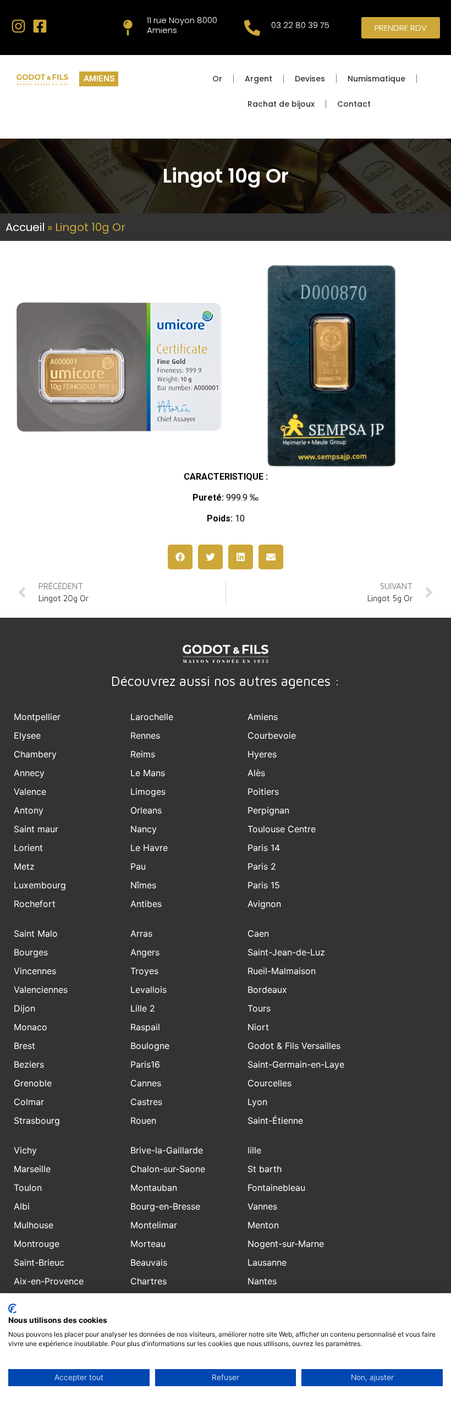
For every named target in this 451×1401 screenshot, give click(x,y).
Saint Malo (36, 933)
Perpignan (268, 810)
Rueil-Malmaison (282, 970)
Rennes (145, 735)
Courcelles (270, 1083)
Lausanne (267, 1262)
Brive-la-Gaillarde (166, 1150)
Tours (259, 1008)
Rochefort (35, 903)
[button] (180, 557)
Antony (28, 810)
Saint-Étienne (275, 1120)
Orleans (146, 810)
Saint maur (36, 828)
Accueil (25, 227)
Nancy (143, 828)
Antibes (146, 903)
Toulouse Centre (282, 828)
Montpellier (37, 716)
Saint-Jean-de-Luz (286, 952)
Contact (354, 103)
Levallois (148, 989)
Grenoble (33, 1083)
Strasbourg (37, 1120)
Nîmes (143, 885)
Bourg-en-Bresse (165, 1206)
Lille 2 (142, 1008)
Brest (24, 1045)
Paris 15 (264, 885)
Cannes (145, 1083)
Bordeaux (267, 989)
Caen (258, 933)
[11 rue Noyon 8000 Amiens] (128, 28)
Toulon (28, 1187)
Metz (24, 866)
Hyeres (262, 754)
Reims (142, 754)
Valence (30, 791)
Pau (138, 866)
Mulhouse (33, 1224)
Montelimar (153, 1224)
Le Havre (149, 847)
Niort (258, 1026)
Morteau (148, 1243)
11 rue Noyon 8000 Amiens (182, 25)
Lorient (28, 847)
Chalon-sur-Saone (167, 1168)
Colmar (29, 1101)
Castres (146, 1101)
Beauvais (148, 1262)
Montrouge (36, 1243)
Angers (145, 952)
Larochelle (151, 716)
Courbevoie (272, 735)
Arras (141, 933)
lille (254, 1150)
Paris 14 (264, 847)
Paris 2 (262, 866)
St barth (265, 1168)
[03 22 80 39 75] (252, 28)
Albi (22, 1206)
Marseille (32, 1168)
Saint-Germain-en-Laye (296, 1064)
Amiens (263, 716)
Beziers (29, 1064)
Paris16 (145, 1064)
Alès (256, 772)
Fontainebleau (276, 1187)
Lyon (257, 1101)
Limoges (148, 791)
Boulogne (149, 1045)
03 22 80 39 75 (300, 25)
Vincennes (35, 970)
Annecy (29, 772)
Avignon (264, 903)
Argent (258, 78)
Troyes (144, 970)
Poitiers (263, 791)
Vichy (25, 1150)
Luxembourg (40, 885)
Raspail (145, 1026)
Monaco (30, 1026)
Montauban (153, 1187)
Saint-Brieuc (39, 1262)
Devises (310, 78)
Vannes (262, 1206)
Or (217, 78)
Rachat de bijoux (281, 103)
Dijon (24, 1008)
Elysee (27, 735)
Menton (263, 1224)
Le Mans (147, 772)
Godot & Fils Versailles (294, 1045)
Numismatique (376, 78)
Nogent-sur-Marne (286, 1243)
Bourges (31, 952)
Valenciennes (41, 989)
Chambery (35, 754)
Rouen (143, 1120)
